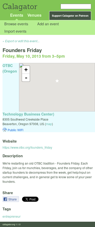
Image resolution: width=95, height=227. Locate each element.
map (49, 124)
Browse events (16, 24)
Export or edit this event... (22, 41)
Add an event (48, 24)
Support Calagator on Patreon (70, 15)
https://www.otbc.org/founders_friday (27, 147)
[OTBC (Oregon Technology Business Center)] (57, 82)
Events (16, 15)
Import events (15, 31)
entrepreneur (12, 216)
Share (12, 199)
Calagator (20, 6)
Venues (34, 15)
